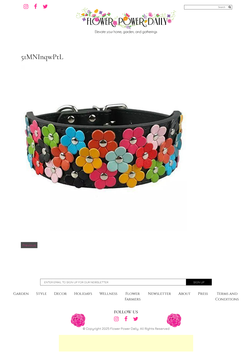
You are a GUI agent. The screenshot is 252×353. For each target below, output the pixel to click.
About (184, 293)
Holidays (83, 293)
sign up (198, 282)
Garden (21, 293)
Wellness (108, 293)
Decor (60, 293)
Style (41, 293)
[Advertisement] (126, 343)
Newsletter (159, 293)
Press (203, 293)
